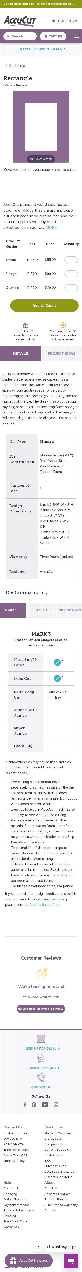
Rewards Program (57, 1194)
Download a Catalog (59, 1171)
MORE (51, 228)
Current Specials (56, 1149)
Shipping (9, 1216)
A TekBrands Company (61, 1205)
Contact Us (11, 1188)
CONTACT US (41, 1087)
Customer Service (16, 1133)
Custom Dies (53, 1155)
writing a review (63, 339)
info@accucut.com (16, 1150)
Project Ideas (61, 353)
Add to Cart (43, 305)
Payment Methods (16, 1205)
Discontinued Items (58, 1177)
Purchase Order (56, 1166)
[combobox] (22, 36)
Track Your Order (15, 1221)
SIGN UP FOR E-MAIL (41, 1049)
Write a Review (16, 85)
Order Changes (14, 1199)
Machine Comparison (59, 1133)
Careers (50, 1210)
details (20, 353)
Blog (47, 1160)
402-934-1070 (13, 1144)
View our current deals (41, 49)
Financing (10, 1194)
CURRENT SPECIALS (41, 1068)
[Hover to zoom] (41, 126)
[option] (14, 65)
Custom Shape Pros (44, 905)
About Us (51, 1188)
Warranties (11, 1227)
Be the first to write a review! (41, 1009)
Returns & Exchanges (19, 1210)
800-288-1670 (65, 21)
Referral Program (56, 1199)
